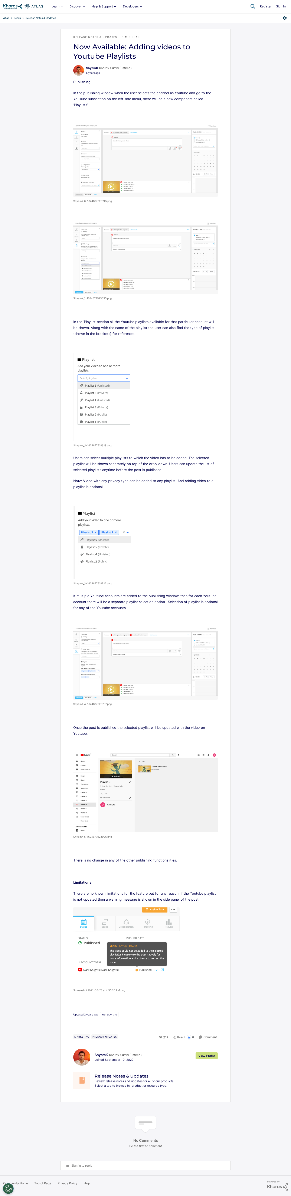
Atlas (6, 18)
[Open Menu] (285, 18)
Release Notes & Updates (41, 18)
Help (87, 1183)
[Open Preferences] (8, 1188)
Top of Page (42, 1183)
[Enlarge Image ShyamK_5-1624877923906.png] (145, 792)
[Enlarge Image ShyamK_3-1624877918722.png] (104, 542)
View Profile (206, 1056)
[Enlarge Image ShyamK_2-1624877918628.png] (104, 397)
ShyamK (92, 68)
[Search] (252, 6)
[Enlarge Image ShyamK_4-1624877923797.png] (145, 663)
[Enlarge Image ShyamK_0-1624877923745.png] (145, 160)
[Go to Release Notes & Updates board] (81, 1080)
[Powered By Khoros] (277, 1186)
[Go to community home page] (23, 6)
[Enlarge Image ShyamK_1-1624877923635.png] (145, 258)
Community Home (15, 1183)
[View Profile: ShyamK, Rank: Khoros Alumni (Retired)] (78, 70)
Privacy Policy (67, 1183)
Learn (17, 18)
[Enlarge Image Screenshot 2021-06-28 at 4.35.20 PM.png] (126, 946)
